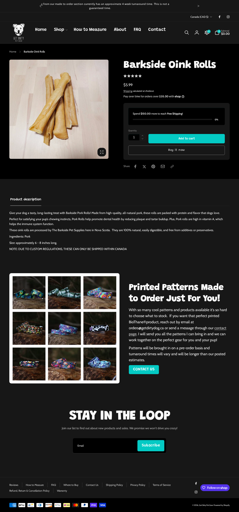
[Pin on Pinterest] (153, 166)
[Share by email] (162, 166)
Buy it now (176, 150)
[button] (60, 29)
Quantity (132, 130)
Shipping (127, 91)
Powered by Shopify (222, 505)
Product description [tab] (25, 199)
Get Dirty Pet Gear (206, 505)
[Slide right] (198, 6)
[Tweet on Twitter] (144, 166)
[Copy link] (172, 166)
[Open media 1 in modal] (58, 109)
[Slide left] (41, 6)
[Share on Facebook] (135, 166)
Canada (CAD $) (199, 16)
